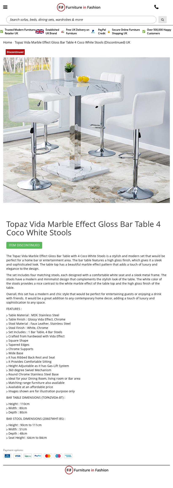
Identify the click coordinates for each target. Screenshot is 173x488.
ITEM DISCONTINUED (24, 245)
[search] (162, 19)
